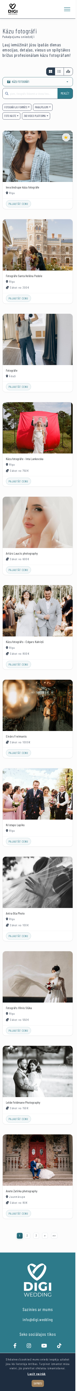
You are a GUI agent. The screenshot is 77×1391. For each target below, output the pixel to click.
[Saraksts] (59, 71)
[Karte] (68, 71)
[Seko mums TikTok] (59, 1346)
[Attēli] (50, 71)
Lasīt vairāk (37, 1374)
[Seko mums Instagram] (29, 1346)
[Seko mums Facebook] (15, 1346)
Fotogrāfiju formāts (15, 107)
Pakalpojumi (41, 107)
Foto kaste (10, 116)
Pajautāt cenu (18, 204)
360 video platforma (35, 116)
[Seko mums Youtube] (44, 1346)
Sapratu (37, 1383)
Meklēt (65, 93)
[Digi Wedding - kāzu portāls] (12, 9)
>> (54, 1235)
